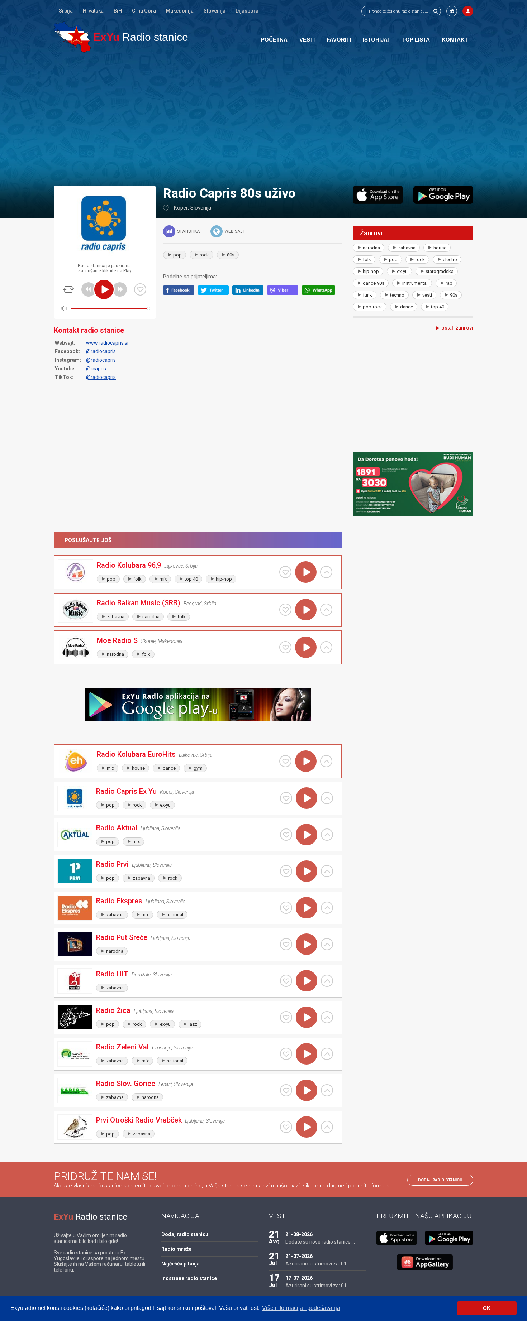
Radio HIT (112, 974)
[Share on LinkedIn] (249, 293)
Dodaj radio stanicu (440, 1180)
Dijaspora (247, 11)
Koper (181, 208)
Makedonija (180, 11)
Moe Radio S (117, 640)
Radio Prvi (112, 864)
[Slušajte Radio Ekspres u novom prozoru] (327, 908)
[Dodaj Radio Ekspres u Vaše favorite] (286, 908)
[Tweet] (215, 293)
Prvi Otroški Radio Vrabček (139, 1120)
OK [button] (486, 1308)
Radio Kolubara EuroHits (136, 754)
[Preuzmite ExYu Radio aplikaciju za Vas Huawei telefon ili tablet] (425, 1262)
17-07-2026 (299, 1278)
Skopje (148, 641)
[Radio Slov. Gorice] (74, 1090)
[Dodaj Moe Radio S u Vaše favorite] (285, 647)
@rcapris (96, 368)
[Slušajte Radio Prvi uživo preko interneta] (306, 871)
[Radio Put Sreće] (74, 944)
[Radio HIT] (74, 981)
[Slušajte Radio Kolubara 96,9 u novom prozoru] (326, 572)
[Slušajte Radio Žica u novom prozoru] (327, 1017)
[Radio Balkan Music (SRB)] (75, 610)
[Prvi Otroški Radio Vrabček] (74, 1127)
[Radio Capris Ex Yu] (74, 798)
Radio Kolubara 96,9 (129, 565)
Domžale (141, 974)
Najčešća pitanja (180, 1264)
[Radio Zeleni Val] (74, 1054)
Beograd (193, 603)
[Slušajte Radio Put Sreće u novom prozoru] (327, 944)
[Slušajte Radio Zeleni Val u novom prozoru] (327, 1054)
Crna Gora (144, 11)
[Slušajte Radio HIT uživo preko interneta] (306, 980)
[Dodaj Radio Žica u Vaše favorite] (286, 1017)
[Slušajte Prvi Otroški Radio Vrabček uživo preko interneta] (306, 1127)
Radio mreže (176, 1249)
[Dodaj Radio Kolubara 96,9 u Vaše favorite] (285, 572)
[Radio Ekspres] (74, 908)
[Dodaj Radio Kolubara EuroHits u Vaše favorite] (285, 761)
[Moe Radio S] (75, 647)
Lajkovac (173, 566)
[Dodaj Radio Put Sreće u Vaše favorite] (286, 944)
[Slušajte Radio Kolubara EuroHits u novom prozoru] (326, 761)
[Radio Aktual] (74, 834)
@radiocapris (101, 351)
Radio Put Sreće (121, 937)
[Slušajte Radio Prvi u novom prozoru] (327, 871)
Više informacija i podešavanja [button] (301, 1308)
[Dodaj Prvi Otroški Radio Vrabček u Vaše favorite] (286, 1127)
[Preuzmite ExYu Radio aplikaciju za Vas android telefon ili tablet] (443, 195)
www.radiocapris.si (107, 343)
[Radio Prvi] (74, 871)
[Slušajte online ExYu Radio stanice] (72, 37)
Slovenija (214, 11)
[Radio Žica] (74, 1017)
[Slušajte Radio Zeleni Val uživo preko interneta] (306, 1054)
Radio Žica (113, 1010)
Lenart (165, 1084)
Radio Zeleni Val (122, 1047)
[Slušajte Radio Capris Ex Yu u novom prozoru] (327, 798)
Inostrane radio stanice (189, 1278)
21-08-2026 (299, 1234)
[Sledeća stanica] (120, 289)
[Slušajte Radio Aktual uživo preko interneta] (306, 834)
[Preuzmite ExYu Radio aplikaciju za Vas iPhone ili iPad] (378, 195)
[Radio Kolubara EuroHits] (75, 761)
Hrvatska (93, 11)
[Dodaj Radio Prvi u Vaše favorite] (286, 871)
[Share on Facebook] (180, 293)
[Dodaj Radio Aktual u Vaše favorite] (286, 834)
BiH (118, 11)
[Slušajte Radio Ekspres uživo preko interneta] (306, 907)
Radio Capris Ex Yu (126, 791)
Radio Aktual (116, 827)
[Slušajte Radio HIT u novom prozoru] (327, 981)
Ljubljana (150, 828)
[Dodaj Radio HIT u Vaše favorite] (286, 981)
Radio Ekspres (119, 901)
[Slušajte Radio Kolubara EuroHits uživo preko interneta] (306, 761)
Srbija (66, 11)
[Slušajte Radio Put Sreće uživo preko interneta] (306, 944)
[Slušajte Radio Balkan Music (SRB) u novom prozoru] (326, 610)
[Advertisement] (263, 119)
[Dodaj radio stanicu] (451, 11)
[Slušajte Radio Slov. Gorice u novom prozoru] (327, 1090)
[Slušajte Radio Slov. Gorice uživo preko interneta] (306, 1090)
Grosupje (161, 1048)
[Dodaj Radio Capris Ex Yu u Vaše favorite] (286, 798)
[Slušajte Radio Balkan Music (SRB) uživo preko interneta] (306, 609)
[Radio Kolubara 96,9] (75, 572)
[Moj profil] (467, 11)
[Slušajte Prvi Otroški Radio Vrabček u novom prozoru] (327, 1127)
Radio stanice (140, 37)
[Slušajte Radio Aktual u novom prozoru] (327, 834)
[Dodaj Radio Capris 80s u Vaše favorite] (140, 289)
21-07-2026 (299, 1256)
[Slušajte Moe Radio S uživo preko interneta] (306, 647)
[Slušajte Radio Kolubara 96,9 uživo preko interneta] (306, 572)
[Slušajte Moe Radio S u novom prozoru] (326, 647)
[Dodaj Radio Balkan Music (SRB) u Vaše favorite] (285, 610)
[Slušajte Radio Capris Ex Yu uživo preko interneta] (306, 798)
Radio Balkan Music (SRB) (138, 603)
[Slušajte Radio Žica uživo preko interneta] (306, 1017)
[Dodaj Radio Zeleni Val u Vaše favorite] (286, 1054)
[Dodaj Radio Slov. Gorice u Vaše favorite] (286, 1090)
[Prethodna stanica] (88, 289)
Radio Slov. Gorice (125, 1083)
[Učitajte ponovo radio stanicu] (68, 289)
